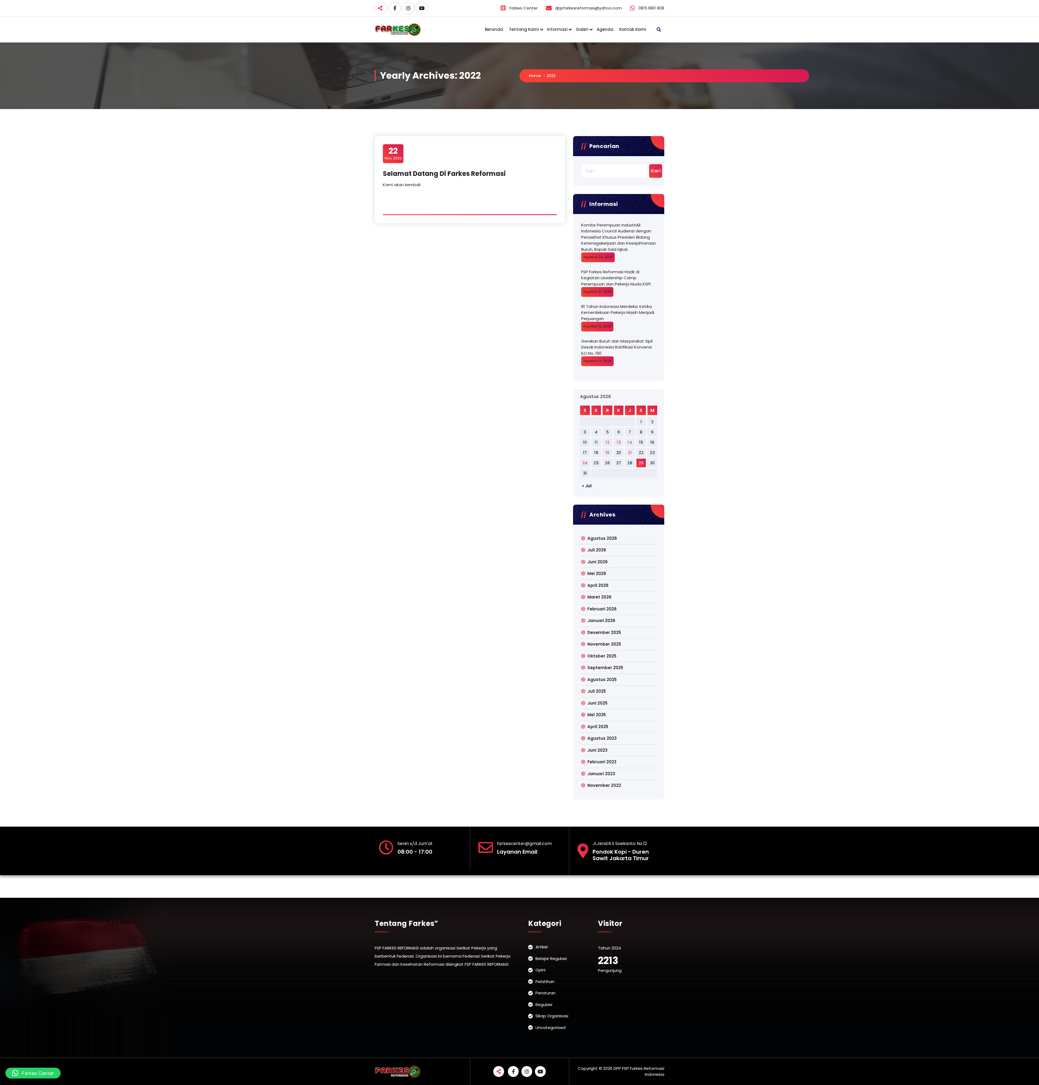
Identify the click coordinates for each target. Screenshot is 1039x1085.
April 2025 (597, 726)
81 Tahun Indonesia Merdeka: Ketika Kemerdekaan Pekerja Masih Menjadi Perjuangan (617, 312)
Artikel (541, 947)
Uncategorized (550, 1027)
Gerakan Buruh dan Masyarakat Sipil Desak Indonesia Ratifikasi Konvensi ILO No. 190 (617, 347)
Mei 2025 (596, 715)
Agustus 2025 (602, 679)
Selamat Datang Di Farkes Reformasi (444, 173)
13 (619, 442)
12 (607, 442)
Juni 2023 (597, 750)
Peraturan (545, 993)
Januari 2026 (601, 620)
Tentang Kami (524, 29)
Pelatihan (544, 981)
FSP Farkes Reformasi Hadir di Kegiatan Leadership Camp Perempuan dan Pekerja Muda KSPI (616, 278)
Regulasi (543, 1004)
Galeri (582, 29)
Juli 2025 (596, 691)
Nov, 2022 (393, 153)
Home (535, 75)
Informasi (557, 29)
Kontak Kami (632, 29)
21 (630, 452)
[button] (33, 1073)
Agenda (605, 29)
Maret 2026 (599, 597)
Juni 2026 (597, 562)
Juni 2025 (597, 703)
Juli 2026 (596, 550)
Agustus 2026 (602, 538)
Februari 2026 (602, 609)
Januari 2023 (601, 774)
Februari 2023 (601, 762)
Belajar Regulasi (551, 958)
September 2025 (605, 667)
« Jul (586, 486)
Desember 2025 (604, 632)
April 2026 (598, 585)
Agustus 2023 (602, 738)
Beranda (494, 29)
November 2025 (604, 644)
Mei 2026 (596, 573)
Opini (540, 970)
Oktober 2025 (601, 656)
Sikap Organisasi (551, 1016)
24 (585, 463)
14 (630, 442)
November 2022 (604, 785)
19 (608, 452)
